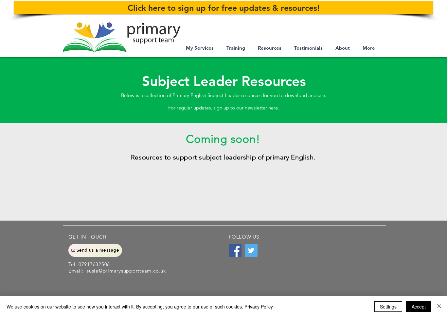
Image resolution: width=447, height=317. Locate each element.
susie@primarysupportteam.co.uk (126, 271)
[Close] (439, 306)
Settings (388, 306)
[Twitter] (251, 250)
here (273, 108)
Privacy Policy (258, 306)
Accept (419, 306)
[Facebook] (235, 250)
